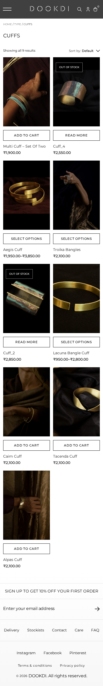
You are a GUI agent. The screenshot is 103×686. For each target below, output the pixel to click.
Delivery (11, 630)
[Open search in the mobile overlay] (80, 9)
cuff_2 (9, 353)
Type (17, 24)
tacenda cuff (65, 456)
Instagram (26, 652)
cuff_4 (59, 146)
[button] (7, 9)
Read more (76, 135)
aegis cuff (12, 249)
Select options (26, 239)
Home (7, 24)
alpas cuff (12, 559)
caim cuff (12, 456)
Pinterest (77, 652)
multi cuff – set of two (24, 146)
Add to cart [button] (26, 135)
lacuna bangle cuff (71, 353)
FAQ (95, 630)
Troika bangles (67, 249)
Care (79, 630)
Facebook (53, 652)
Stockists (35, 630)
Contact (59, 630)
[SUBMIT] (97, 609)
